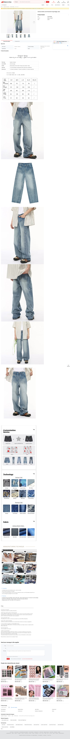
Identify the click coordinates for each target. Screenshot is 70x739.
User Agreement (40, 735)
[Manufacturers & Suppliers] (6, 2)
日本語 (45, 733)
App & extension (57, 4)
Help (52, 4)
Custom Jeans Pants (44, 724)
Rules (68, 4)
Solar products (3, 711)
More (2, 728)
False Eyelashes (3, 709)
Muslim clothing (20, 709)
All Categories (4, 4)
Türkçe (53, 733)
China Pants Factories (10, 724)
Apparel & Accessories (6, 6)
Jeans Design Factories (19, 724)
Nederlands (36, 733)
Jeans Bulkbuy (12, 726)
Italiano (30, 733)
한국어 (43, 733)
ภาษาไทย (50, 733)
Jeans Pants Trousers (52, 724)
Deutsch (33, 733)
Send (8, 658)
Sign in (68, 2)
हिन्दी (47, 733)
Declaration (44, 735)
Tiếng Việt (56, 733)
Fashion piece (20, 711)
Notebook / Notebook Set (38, 711)
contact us (35, 8)
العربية (40, 733)
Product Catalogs (14, 707)
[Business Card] (67, 45)
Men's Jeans (16, 6)
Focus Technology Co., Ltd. (28, 735)
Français (22, 733)
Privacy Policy (49, 735)
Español (16, 733)
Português (19, 733)
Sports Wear (37, 709)
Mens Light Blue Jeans (5, 720)
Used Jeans (3, 724)
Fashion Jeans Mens (13, 720)
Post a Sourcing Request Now (27, 658)
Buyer (47, 4)
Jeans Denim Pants (60, 724)
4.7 (57, 42)
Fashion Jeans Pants (5, 726)
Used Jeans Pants (36, 724)
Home (2, 6)
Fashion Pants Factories (28, 724)
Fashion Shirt (54, 709)
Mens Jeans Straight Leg (22, 720)
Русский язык (26, 733)
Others (53, 711)
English (13, 733)
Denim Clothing (12, 6)
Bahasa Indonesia (61, 733)
